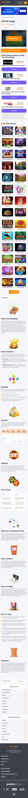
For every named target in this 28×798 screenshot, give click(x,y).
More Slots (14, 292)
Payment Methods (5, 771)
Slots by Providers (5, 768)
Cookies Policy (4, 758)
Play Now (14, 69)
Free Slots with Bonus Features (9, 774)
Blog (2, 764)
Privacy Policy (4, 756)
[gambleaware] (14, 784)
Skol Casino (20, 74)
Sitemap (3, 776)
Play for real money (14, 50)
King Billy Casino (20, 61)
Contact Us (4, 761)
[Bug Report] (5, 27)
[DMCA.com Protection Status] (14, 789)
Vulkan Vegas (20, 102)
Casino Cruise (20, 87)
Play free (14, 38)
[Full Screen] (9, 27)
